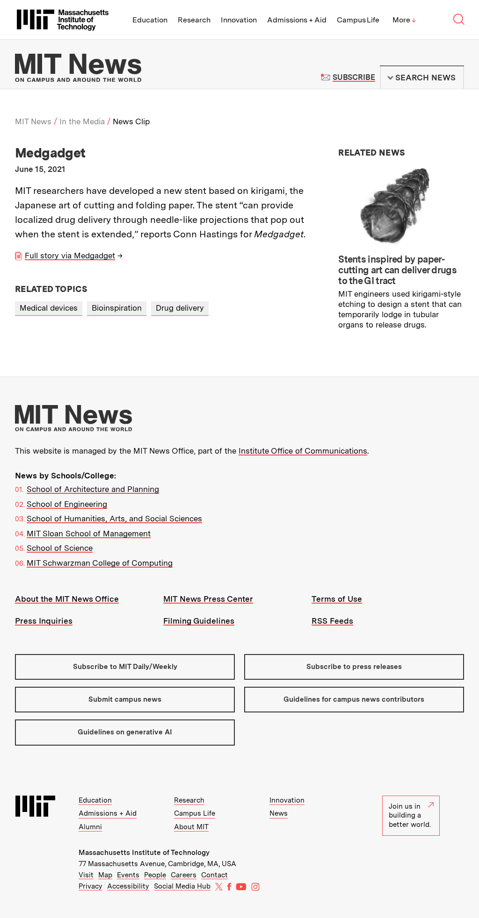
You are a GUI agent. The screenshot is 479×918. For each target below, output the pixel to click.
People (155, 875)
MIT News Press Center (208, 599)
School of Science (60, 548)
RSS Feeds (332, 621)
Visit (86, 875)
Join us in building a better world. (410, 815)
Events (128, 875)
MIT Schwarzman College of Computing (100, 563)
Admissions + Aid (297, 19)
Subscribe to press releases (354, 666)
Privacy (90, 886)
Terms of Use (337, 599)
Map (105, 875)
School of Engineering (67, 504)
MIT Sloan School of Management (89, 533)
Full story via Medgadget (70, 255)
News (278, 813)
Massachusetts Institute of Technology (144, 852)
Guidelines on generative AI (125, 732)
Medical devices (49, 308)
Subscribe (354, 77)
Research (194, 19)
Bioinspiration (117, 308)
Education (149, 19)
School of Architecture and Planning (93, 489)
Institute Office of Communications (303, 450)
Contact (214, 875)
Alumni (90, 827)
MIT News (33, 121)
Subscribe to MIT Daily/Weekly (125, 666)
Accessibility (128, 886)
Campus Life (358, 19)
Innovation (239, 19)
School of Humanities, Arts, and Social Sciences (114, 518)
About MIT (191, 827)
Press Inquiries (44, 621)
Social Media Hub (182, 886)
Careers (183, 875)
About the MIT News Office (67, 599)
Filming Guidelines (198, 621)
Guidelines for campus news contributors (353, 699)
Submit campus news (124, 699)
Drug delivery (180, 308)
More (404, 19)
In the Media (82, 121)
